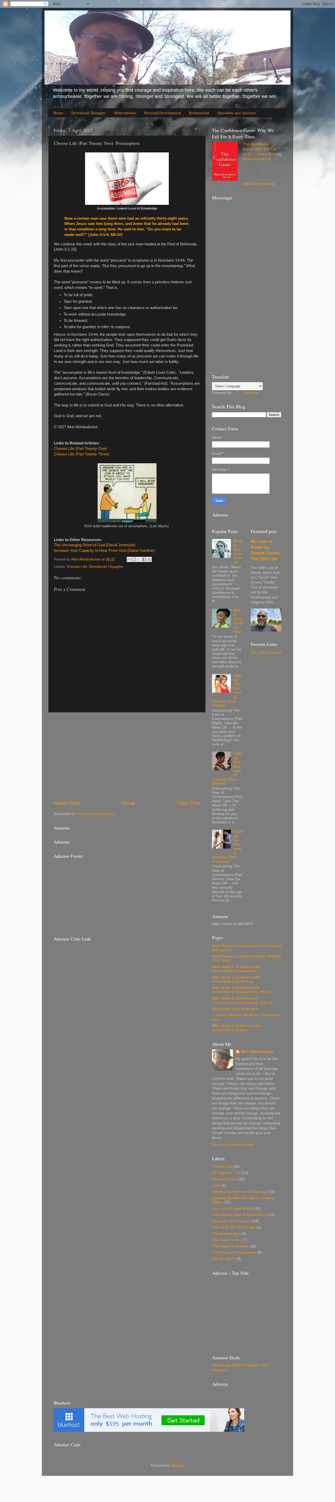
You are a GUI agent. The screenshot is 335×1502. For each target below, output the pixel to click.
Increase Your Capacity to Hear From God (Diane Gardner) (104, 550)
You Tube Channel (266, 652)
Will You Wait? (223, 1259)
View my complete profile (232, 1145)
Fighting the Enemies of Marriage (239, 1192)
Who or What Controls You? (238, 621)
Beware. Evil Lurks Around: (238, 551)
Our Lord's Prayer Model (232, 1209)
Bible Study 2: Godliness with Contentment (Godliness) (236, 979)
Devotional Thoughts (88, 112)
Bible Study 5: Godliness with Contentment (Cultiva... (236, 1028)
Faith (216, 1185)
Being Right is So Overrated (235, 1009)
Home (58, 112)
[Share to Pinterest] (149, 559)
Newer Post (67, 803)
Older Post (188, 803)
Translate (251, 393)
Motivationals (125, 112)
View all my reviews (259, 184)
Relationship (199, 112)
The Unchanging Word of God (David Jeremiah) (94, 545)
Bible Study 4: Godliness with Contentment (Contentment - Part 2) (242, 1000)
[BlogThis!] (134, 559)
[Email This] (129, 559)
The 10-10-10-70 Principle (233, 1227)
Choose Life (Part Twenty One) (80, 449)
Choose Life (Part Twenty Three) (81, 454)
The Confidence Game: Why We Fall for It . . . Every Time (259, 149)
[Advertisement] (127, 756)
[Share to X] (139, 559)
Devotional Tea (224, 1179)
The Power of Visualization (234, 1253)
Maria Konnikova (257, 159)
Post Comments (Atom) (95, 814)
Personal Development (162, 112)
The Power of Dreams (230, 1246)
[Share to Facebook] (144, 559)
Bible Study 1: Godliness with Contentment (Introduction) (236, 969)
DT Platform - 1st (226, 1173)
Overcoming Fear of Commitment (239, 1215)
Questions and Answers (236, 112)
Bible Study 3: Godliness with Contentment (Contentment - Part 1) (242, 990)
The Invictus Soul (226, 1234)
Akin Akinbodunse (257, 1052)
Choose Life (77, 567)
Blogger (177, 1465)
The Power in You (226, 1240)
